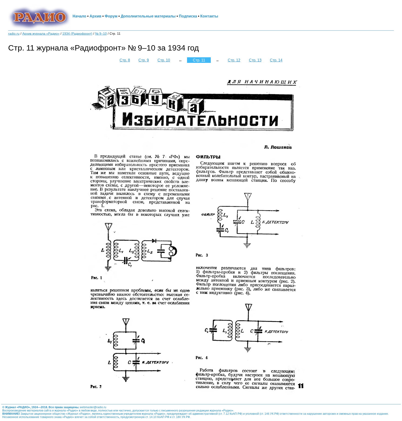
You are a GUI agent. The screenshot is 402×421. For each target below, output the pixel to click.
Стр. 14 (276, 60)
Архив (95, 16)
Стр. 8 (125, 60)
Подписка (188, 16)
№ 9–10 (101, 33)
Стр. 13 (255, 60)
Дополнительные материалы (148, 16)
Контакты (209, 16)
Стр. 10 (163, 60)
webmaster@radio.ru (93, 407)
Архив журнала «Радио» (41, 33)
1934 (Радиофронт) (77, 33)
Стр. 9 (143, 60)
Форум (111, 16)
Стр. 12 (234, 60)
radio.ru (14, 33)
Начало (79, 16)
